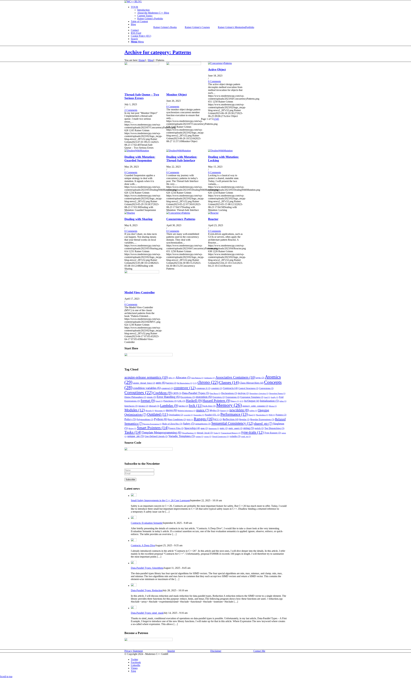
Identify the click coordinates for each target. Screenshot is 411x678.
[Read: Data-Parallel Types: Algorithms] (134, 563)
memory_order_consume (255, 406)
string (248, 428)
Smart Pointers (152, 427)
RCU (218, 419)
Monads (149, 411)
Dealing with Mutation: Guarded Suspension (139, 158)
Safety (189, 423)
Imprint (171, 651)
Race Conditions (177, 419)
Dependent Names (277, 393)
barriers (171, 383)
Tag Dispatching (274, 428)
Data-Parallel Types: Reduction (146, 590)
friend (159, 401)
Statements (214, 428)
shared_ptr (263, 423)
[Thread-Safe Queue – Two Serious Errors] (141, 64)
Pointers (281, 415)
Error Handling (168, 397)
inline (283, 401)
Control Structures (248, 388)
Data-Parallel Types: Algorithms (147, 568)
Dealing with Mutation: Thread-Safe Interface (181, 158)
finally (274, 397)
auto (161, 382)
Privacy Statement (133, 651)
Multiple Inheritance (187, 411)
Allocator (183, 377)
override (188, 415)
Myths (214, 410)
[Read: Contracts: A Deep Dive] (134, 540)
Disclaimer (215, 651)
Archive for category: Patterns (157, 52)
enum (151, 397)
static (224, 428)
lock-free (209, 405)
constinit (216, 388)
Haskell (194, 401)
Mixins (273, 406)
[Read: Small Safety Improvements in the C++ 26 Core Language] (134, 495)
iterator (143, 406)
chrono (207, 382)
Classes (229, 382)
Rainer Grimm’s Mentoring (231, 27)
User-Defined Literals (156, 436)
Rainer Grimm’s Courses (197, 27)
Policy (130, 419)
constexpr (185, 388)
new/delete (239, 410)
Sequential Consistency (232, 423)
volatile (235, 436)
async (260, 378)
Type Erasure (272, 432)
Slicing (132, 428)
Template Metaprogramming (161, 432)
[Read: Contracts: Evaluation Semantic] (134, 518)
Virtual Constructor (220, 436)
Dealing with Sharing (138, 219)
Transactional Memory (231, 433)
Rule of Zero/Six (172, 423)
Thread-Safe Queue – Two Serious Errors (141, 96)
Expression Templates (251, 397)
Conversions (266, 388)
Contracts (230, 388)
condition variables (147, 388)
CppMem (162, 393)
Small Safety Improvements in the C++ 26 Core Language (160, 500)
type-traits (252, 432)
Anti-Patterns (197, 378)
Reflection (231, 419)
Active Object (217, 69)
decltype (243, 393)
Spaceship (192, 428)
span (204, 428)
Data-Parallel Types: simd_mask (147, 613)
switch (259, 428)
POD (272, 415)
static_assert (235, 428)
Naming (224, 411)
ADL (171, 378)
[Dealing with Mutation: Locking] (220, 150)
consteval (167, 388)
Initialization (269, 400)
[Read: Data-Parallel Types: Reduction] (134, 585)
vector (207, 436)
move (171, 410)
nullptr (253, 411)
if (242, 401)
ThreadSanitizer (189, 433)
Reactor (213, 219)
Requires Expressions (152, 424)
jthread (154, 405)
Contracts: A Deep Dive (143, 545)
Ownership (198, 415)
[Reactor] (213, 213)
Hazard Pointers (216, 401)
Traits (217, 433)
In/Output (251, 400)
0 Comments (172, 106)
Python (160, 419)
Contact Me (259, 651)
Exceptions (187, 397)
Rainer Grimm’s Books (165, 27)
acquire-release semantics (146, 377)
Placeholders (262, 415)
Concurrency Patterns (180, 219)
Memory (229, 405)
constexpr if (203, 388)
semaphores (203, 423)
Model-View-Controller (139, 292)
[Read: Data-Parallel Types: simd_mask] (134, 608)
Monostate (160, 411)
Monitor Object (176, 94)
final (267, 397)
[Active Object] (220, 63)
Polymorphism (145, 419)
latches (183, 406)
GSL (181, 400)
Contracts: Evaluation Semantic (147, 523)
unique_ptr (135, 436)
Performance (234, 414)
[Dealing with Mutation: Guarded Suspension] (136, 150)
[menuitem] (209, 13)
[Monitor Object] (183, 64)
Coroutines (138, 392)
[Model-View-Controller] (141, 272)
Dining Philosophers (135, 397)
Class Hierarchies (251, 382)
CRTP (176, 393)
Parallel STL (212, 415)
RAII (190, 420)
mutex (202, 410)
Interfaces (131, 405)
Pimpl (251, 415)
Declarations (229, 393)
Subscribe (130, 479)
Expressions (233, 397)
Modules (134, 410)
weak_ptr (246, 436)
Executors (219, 397)
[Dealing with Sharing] (129, 213)
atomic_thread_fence (144, 383)
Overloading (176, 415)
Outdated (157, 414)
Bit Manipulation (184, 383)
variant (199, 436)
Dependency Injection (259, 393)
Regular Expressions (262, 419)
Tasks (132, 432)
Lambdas (169, 406)
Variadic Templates (181, 436)
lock (195, 405)
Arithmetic (209, 378)
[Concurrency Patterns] (178, 213)
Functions (170, 400)
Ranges (204, 419)
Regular (244, 419)
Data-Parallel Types (195, 393)
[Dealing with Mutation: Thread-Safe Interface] (178, 150)
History (235, 401)
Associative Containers (235, 377)
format (148, 401)
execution (204, 397)
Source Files (176, 428)
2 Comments (130, 110)
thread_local (205, 432)
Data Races (215, 393)
